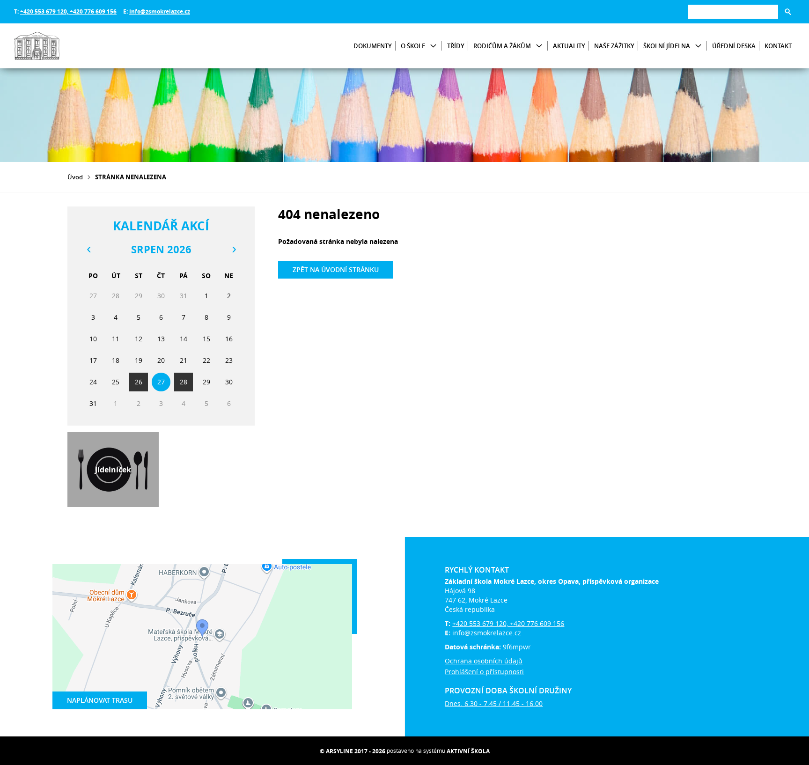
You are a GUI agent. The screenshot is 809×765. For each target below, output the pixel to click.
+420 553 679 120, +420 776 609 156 (68, 11)
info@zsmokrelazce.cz (159, 11)
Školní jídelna (666, 46)
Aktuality (569, 46)
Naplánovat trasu (99, 700)
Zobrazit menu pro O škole (433, 46)
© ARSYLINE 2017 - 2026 (352, 751)
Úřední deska (734, 46)
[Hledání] (733, 11)
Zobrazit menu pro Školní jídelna (698, 46)
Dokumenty (372, 46)
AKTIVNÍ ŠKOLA (468, 751)
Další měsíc (234, 250)
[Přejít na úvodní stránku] (70, 46)
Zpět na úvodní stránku (336, 269)
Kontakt (778, 46)
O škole (413, 46)
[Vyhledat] (788, 12)
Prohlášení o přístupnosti (484, 671)
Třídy (455, 46)
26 (138, 381)
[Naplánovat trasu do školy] (202, 636)
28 (183, 381)
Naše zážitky (614, 46)
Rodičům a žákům (502, 46)
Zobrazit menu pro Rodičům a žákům (539, 46)
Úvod (75, 177)
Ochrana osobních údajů (483, 660)
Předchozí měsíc (88, 250)
